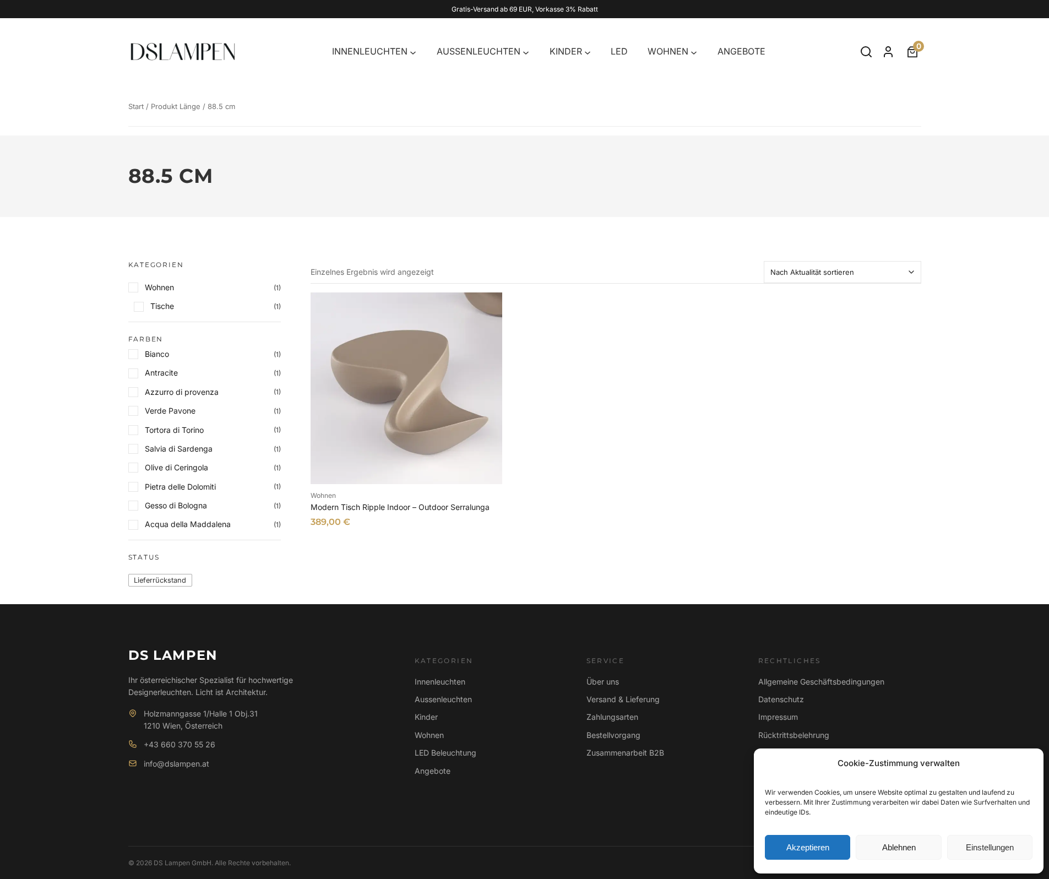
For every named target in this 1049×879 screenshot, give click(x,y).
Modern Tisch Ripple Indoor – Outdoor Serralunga (400, 507)
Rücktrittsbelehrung (793, 735)
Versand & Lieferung (623, 699)
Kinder (426, 716)
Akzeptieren (807, 847)
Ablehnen (899, 847)
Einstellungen (990, 847)
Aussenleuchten (443, 699)
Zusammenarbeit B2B (625, 752)
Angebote (432, 770)
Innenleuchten (440, 681)
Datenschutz (781, 699)
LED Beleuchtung (445, 752)
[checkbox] (160, 580)
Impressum (778, 716)
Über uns (602, 681)
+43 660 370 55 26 (179, 744)
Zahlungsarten (612, 716)
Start (136, 106)
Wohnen (323, 495)
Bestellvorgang (613, 735)
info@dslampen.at (176, 763)
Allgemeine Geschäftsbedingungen (821, 681)
